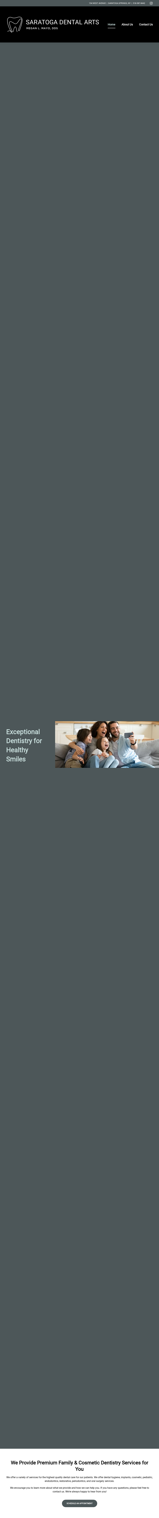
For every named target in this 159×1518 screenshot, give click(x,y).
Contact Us (146, 24)
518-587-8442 (139, 3)
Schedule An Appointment (80, 1503)
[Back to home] (53, 24)
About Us (127, 24)
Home (111, 24)
